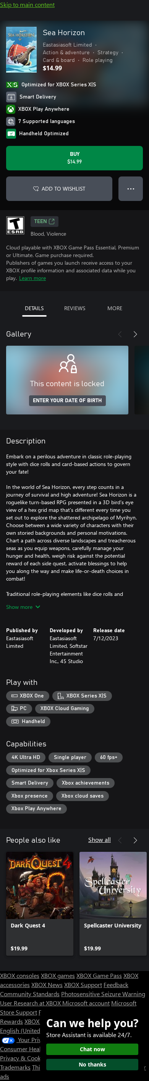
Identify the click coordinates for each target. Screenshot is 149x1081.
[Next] (135, 334)
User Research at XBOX (31, 1003)
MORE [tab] (114, 308)
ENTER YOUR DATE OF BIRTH (67, 400)
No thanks (92, 1064)
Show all (99, 839)
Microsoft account (86, 1003)
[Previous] (120, 334)
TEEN (40, 221)
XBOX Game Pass (99, 975)
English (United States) (30, 1030)
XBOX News (47, 985)
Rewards (11, 1021)
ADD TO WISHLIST (63, 188)
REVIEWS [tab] (74, 308)
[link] (39, 904)
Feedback (116, 985)
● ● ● (130, 188)
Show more (19, 606)
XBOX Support (83, 985)
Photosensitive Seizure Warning (103, 994)
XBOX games (58, 975)
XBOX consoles (19, 975)
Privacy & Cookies (24, 1058)
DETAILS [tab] (34, 308)
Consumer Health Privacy (33, 1049)
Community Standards (30, 994)
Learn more (32, 278)
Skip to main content (27, 4)
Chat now (92, 1049)
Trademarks (15, 1067)
